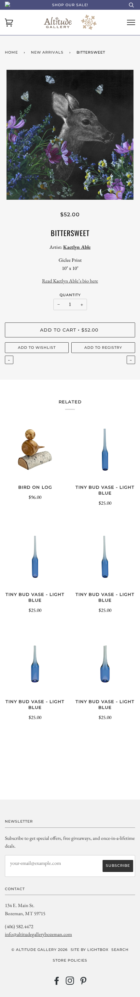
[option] (70, 135)
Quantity (70, 295)
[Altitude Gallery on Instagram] (70, 982)
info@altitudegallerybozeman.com (38, 934)
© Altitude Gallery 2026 (39, 949)
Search (120, 949)
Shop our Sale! (70, 5)
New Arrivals (47, 52)
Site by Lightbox (89, 949)
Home (11, 52)
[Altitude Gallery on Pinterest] (83, 982)
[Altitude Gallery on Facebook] (56, 982)
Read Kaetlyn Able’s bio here (70, 280)
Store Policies (70, 960)
